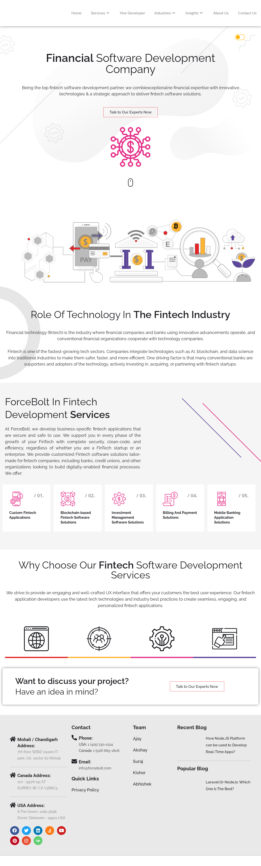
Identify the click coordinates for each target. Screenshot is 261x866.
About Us (221, 13)
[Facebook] (14, 830)
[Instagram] (26, 840)
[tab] (36, 639)
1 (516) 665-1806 (106, 751)
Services (98, 13)
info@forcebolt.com (95, 768)
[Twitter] (26, 830)
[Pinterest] (14, 840)
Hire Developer (132, 13)
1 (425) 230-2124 (100, 744)
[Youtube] (61, 830)
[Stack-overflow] (49, 830)
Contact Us (247, 13)
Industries (162, 13)
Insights (192, 13)
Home (76, 13)
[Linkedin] (38, 830)
